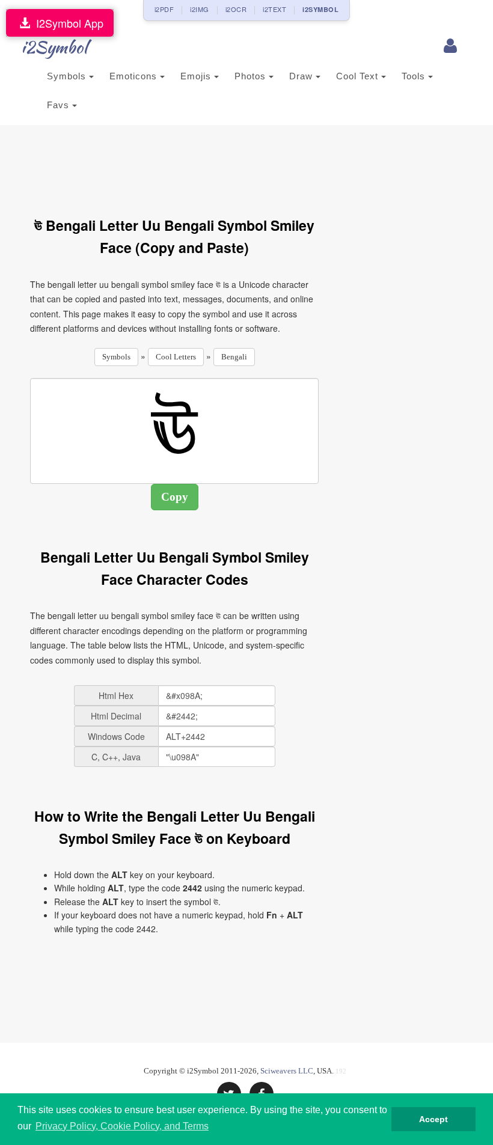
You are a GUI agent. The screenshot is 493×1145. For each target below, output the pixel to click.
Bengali (234, 356)
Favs (59, 105)
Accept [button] (433, 1119)
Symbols (68, 76)
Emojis (197, 76)
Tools (415, 76)
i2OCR (236, 9)
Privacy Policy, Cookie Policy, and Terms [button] (122, 1126)
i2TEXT (274, 9)
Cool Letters (176, 356)
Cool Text (358, 76)
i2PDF (164, 9)
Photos (251, 76)
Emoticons (134, 76)
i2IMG (199, 9)
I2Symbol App (66, 23)
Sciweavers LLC (286, 1070)
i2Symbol (54, 47)
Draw (302, 76)
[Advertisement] (249, 164)
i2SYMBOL (320, 9)
